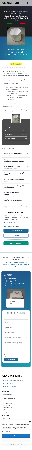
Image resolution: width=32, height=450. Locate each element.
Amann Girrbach (23, 127)
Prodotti (9, 10)
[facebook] (3, 412)
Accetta (16, 435)
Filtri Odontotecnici (16, 10)
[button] (29, 421)
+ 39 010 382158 (12, 278)
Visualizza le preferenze (16, 444)
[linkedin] (6, 412)
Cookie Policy (12, 448)
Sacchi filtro (24, 10)
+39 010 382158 (11, 223)
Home (5, 10)
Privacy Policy (18, 448)
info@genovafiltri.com (13, 226)
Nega (16, 440)
